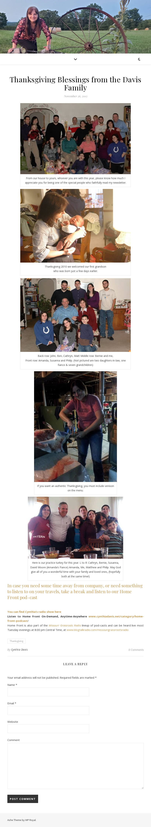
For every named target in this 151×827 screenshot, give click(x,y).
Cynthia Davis (19, 649)
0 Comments (136, 650)
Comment (13, 740)
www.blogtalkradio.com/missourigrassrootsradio (98, 630)
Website (12, 721)
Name (12, 685)
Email (11, 703)
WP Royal (30, 820)
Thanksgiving (16, 641)
